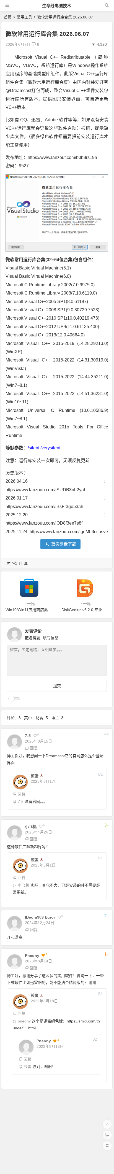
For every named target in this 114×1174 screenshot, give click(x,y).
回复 (34, 748)
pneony (24, 1021)
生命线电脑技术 (56, 5)
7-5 (21, 801)
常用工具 (24, 17)
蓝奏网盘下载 (63, 544)
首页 (8, 17)
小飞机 (23, 885)
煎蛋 (27, 1066)
